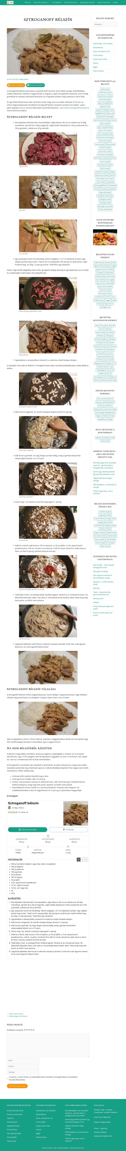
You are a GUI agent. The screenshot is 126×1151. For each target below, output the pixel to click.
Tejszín (105, 367)
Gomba (97, 339)
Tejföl (99, 367)
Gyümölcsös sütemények (105, 137)
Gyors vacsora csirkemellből (105, 283)
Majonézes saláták (87, 2)
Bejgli (95, 67)
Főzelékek (100, 273)
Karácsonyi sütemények (105, 154)
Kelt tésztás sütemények (102, 158)
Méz (102, 346)
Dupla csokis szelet (100, 59)
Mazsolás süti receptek (105, 165)
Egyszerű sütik (105, 106)
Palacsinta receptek (102, 172)
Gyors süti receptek (105, 130)
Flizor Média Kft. (105, 1117)
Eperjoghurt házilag (100, 571)
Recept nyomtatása (36, 85)
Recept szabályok (100, 1132)
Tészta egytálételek (100, 185)
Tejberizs (10, 1118)
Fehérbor (111, 332)
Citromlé (103, 325)
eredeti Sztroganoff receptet (75, 108)
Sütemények (56, 2)
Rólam (115, 2)
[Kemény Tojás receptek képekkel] (10, 2)
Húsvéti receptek (103, 2)
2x (82, 859)
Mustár (96, 346)
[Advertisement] (48, 985)
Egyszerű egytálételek (105, 103)
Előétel (112, 269)
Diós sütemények (105, 99)
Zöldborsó (112, 377)
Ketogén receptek (110, 525)
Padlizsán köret (99, 300)
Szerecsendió (109, 360)
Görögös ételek (111, 519)
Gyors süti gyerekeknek (105, 127)
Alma (97, 325)
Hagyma (104, 339)
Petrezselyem (110, 349)
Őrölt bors (104, 380)
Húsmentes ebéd (105, 290)
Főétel (98, 276)
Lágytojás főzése (13, 1126)
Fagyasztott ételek (105, 515)
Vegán (110, 419)
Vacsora (99, 304)
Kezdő (112, 437)
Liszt (104, 342)
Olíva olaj (113, 346)
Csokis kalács (98, 55)
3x (86, 859)
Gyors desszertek (99, 120)
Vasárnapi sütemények (108, 189)
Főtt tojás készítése (14, 1133)
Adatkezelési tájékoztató (103, 1136)
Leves (113, 297)
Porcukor (110, 353)
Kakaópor (112, 339)
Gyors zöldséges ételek (105, 134)
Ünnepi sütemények (105, 209)
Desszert (107, 262)
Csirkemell (111, 325)
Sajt (111, 356)
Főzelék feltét (109, 273)
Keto (96, 412)
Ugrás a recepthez (17, 85)
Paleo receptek (100, 543)
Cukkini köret (99, 262)
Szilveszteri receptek (101, 175)
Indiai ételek (98, 525)
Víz (110, 373)
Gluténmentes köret (108, 276)
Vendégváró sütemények (105, 196)
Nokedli (96, 602)
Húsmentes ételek (105, 141)
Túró (108, 370)
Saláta (114, 300)
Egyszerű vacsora (102, 269)
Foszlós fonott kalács (14, 1114)
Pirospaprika (101, 353)
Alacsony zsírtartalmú (105, 406)
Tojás (111, 367)
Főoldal (27, 2)
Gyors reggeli (110, 280)
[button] (9, 812)
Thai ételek (110, 543)
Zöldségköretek (105, 307)
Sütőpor (109, 363)
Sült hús (112, 175)
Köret (114, 158)
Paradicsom (100, 349)
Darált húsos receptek (105, 96)
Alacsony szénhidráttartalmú (105, 402)
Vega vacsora (108, 304)
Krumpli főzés (12, 1130)
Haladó (106, 437)
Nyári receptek (105, 168)
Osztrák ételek (110, 539)
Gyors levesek (111, 120)
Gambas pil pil (98, 598)
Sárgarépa (97, 363)
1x (78, 859)
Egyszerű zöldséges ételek (105, 110)
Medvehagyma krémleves (18, 1016)
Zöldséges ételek (105, 203)
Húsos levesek (100, 144)
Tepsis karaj (11, 1141)
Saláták (112, 172)
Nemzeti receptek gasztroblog (106, 558)
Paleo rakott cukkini (16, 1014)
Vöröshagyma (98, 377)
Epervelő (96, 588)
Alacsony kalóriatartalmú (105, 399)
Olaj (107, 346)
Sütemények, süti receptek (103, 44)
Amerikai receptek (105, 512)
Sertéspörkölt (12, 1122)
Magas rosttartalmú (102, 416)
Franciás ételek (99, 519)
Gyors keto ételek (110, 409)
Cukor (101, 329)
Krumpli (99, 342)
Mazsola (111, 342)
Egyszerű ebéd (99, 266)
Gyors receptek (105, 123)
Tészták (96, 189)
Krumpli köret (99, 297)
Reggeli (108, 300)
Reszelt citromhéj (102, 356)
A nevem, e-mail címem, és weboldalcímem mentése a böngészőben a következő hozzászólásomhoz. (43, 1078)
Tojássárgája (100, 370)
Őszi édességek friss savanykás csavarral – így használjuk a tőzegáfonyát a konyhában (104, 465)
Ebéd (114, 262)
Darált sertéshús (101, 332)
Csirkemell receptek (105, 92)
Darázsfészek (98, 47)
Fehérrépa (100, 336)
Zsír (106, 377)
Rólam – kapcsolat (100, 1128)
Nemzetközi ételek (100, 536)
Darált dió (108, 329)
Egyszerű (99, 437)
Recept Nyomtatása (29, 830)
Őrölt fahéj (112, 380)
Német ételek (112, 536)
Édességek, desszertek (105, 206)
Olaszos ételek (99, 539)
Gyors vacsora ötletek (105, 286)
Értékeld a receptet (15, 1030)
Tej (115, 363)
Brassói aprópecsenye (15, 1110)
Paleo (112, 416)
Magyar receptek (99, 532)
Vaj (113, 370)
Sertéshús (100, 360)
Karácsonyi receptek (105, 151)
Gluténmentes (98, 409)
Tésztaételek (112, 185)
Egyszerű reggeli (111, 266)
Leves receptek (105, 161)
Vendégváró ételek (105, 199)
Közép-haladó (105, 441)
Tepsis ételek (100, 182)
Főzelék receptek (70, 2)
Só (104, 363)
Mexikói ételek (111, 532)
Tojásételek (110, 182)
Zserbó (95, 63)
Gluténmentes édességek (105, 117)
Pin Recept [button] (69, 830)
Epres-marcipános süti (101, 51)
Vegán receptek (105, 546)
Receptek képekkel (41, 2)
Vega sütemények (105, 192)
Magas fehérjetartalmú (107, 412)
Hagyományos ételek (105, 522)
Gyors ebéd (100, 280)
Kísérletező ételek (105, 529)
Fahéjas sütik (110, 113)
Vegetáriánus (102, 419)
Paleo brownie (98, 71)
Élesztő (96, 380)
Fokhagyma (109, 336)
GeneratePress (79, 1148)
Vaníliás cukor (103, 373)
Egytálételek (100, 113)
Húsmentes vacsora (105, 293)
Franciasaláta (12, 1137)
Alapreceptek (105, 89)
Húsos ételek (111, 144)
